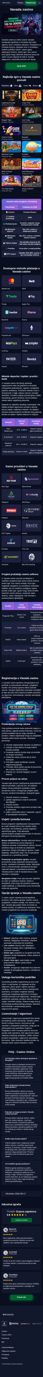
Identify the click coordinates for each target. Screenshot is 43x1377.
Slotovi (35, 85)
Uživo (16, 85)
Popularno (5, 85)
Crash (26, 85)
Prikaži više (21, 1297)
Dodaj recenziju (21, 1220)
